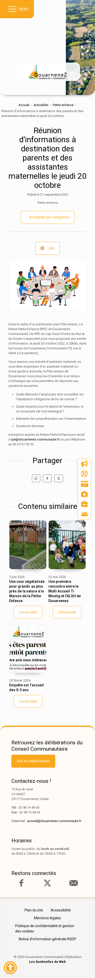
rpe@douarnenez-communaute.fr (35, 439)
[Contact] (84, 514)
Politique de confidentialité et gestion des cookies (44, 928)
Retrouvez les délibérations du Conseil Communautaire (47, 746)
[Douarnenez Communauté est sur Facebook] (21, 883)
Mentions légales (47, 918)
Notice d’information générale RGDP (47, 939)
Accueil (23, 105)
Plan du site (34, 910)
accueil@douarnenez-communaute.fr (54, 821)
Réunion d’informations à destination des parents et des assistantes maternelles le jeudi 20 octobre (47, 158)
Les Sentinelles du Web (47, 962)
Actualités (41, 105)
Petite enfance (63, 105)
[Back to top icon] (83, 966)
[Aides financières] (84, 474)
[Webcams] (84, 494)
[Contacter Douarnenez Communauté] (73, 883)
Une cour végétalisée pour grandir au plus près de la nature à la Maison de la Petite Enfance (27, 591)
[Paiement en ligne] (84, 484)
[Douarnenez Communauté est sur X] (47, 883)
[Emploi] (84, 504)
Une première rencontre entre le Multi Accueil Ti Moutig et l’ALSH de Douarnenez (64, 591)
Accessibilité (61, 910)
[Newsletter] (84, 464)
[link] (47, 72)
